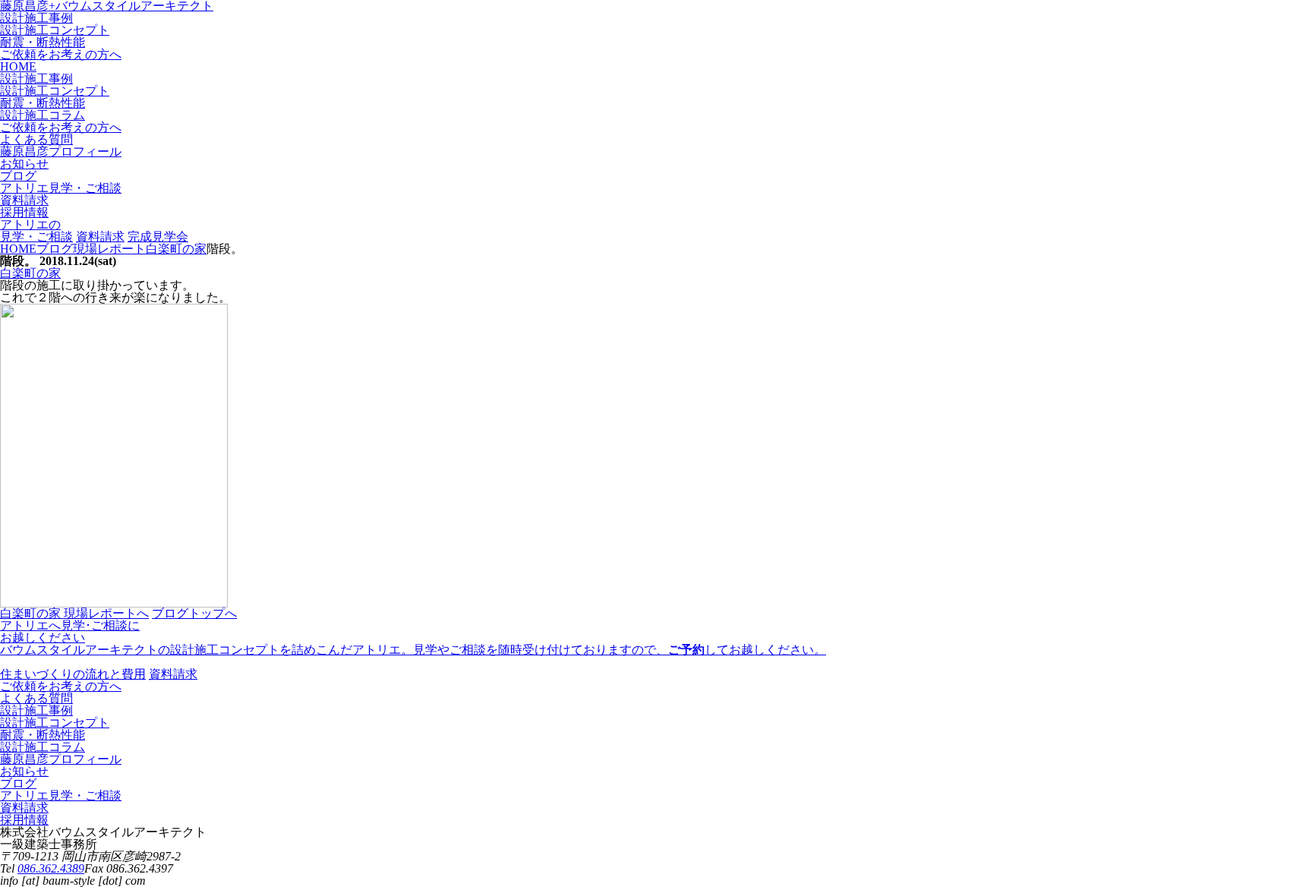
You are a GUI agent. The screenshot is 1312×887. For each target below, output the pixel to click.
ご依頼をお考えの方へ (60, 54)
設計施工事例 (36, 17)
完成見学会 (158, 236)
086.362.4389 (50, 868)
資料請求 (100, 236)
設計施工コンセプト (54, 30)
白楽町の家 (30, 273)
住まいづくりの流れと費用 (73, 674)
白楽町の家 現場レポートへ (74, 613)
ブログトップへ (194, 613)
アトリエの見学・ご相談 (36, 230)
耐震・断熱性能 (42, 42)
